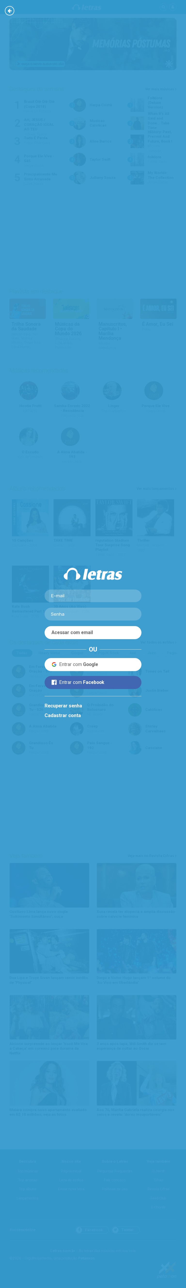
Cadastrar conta (63, 715)
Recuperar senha (63, 706)
